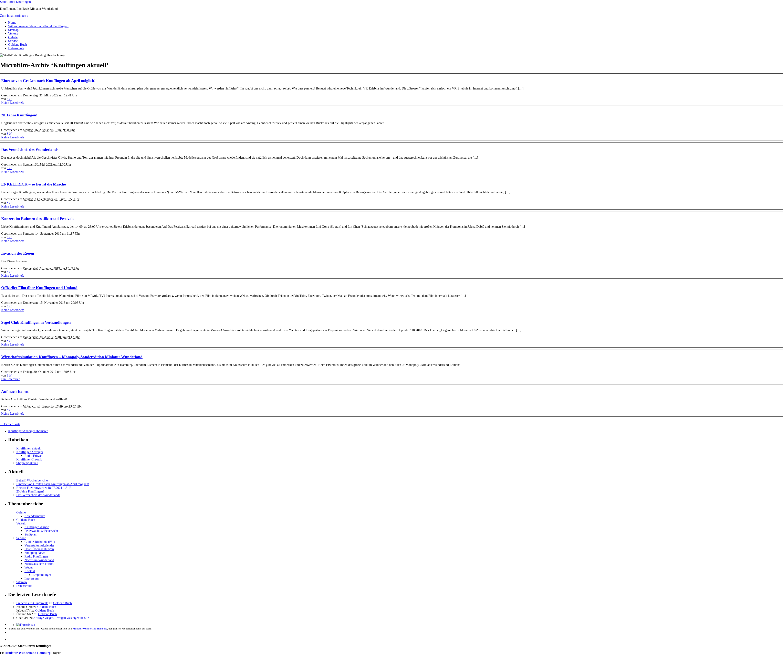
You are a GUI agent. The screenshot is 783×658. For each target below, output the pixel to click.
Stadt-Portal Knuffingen (15, 1)
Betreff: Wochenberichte (32, 480)
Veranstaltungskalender (39, 545)
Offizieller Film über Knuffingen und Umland (39, 288)
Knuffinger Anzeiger (29, 452)
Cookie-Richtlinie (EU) (39, 541)
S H (9, 99)
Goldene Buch (17, 44)
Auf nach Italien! (15, 391)
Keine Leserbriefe (12, 102)
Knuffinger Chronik (29, 459)
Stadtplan (30, 534)
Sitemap (13, 30)
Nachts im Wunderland (39, 560)
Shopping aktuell (27, 463)
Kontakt (29, 571)
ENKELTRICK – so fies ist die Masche (33, 184)
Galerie (13, 37)
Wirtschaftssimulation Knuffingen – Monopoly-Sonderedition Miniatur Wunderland (72, 357)
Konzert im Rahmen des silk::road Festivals (37, 218)
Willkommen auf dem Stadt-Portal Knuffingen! (38, 26)
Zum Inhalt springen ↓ (14, 15)
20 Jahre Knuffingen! (19, 115)
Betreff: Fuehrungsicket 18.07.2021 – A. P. (44, 487)
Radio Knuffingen (36, 556)
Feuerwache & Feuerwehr (41, 530)
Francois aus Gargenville (32, 603)
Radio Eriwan (33, 455)
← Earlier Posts (10, 424)
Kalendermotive (34, 516)
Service (13, 41)
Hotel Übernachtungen (39, 549)
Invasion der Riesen (17, 253)
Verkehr (13, 33)
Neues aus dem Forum (38, 563)
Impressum (31, 578)
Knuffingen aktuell (28, 448)
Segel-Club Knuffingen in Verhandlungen (36, 322)
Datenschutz (16, 48)
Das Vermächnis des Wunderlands (29, 149)
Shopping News (34, 552)
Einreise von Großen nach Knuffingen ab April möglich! (48, 80)
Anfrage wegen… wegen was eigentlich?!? (61, 617)
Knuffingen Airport (36, 527)
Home (12, 22)
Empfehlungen (42, 574)
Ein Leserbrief (10, 379)
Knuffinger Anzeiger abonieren (28, 431)
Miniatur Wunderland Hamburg (90, 628)
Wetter (28, 567)
